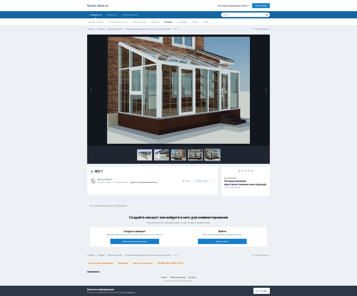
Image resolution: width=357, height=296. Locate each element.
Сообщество (96, 15)
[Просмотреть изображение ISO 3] (178, 154)
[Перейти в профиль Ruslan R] (93, 181)
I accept (262, 291)
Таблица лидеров (96, 22)
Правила (155, 22)
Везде (257, 15)
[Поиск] (267, 15)
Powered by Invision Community (178, 281)
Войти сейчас (222, 241)
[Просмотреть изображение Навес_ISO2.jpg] (144, 154)
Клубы (206, 22)
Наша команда (139, 22)
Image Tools (258, 141)
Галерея (168, 22)
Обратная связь (178, 277)
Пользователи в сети (118, 22)
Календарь (182, 22)
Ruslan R (108, 179)
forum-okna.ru (97, 5)
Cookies (192, 277)
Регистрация (261, 5)
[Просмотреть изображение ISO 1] (212, 154)
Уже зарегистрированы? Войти (233, 6)
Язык (163, 277)
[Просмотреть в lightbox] (178, 90)
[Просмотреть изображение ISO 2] (195, 154)
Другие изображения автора (143, 182)
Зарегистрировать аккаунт (134, 241)
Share (187, 181)
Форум (195, 22)
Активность (112, 15)
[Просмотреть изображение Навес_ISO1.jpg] (161, 154)
